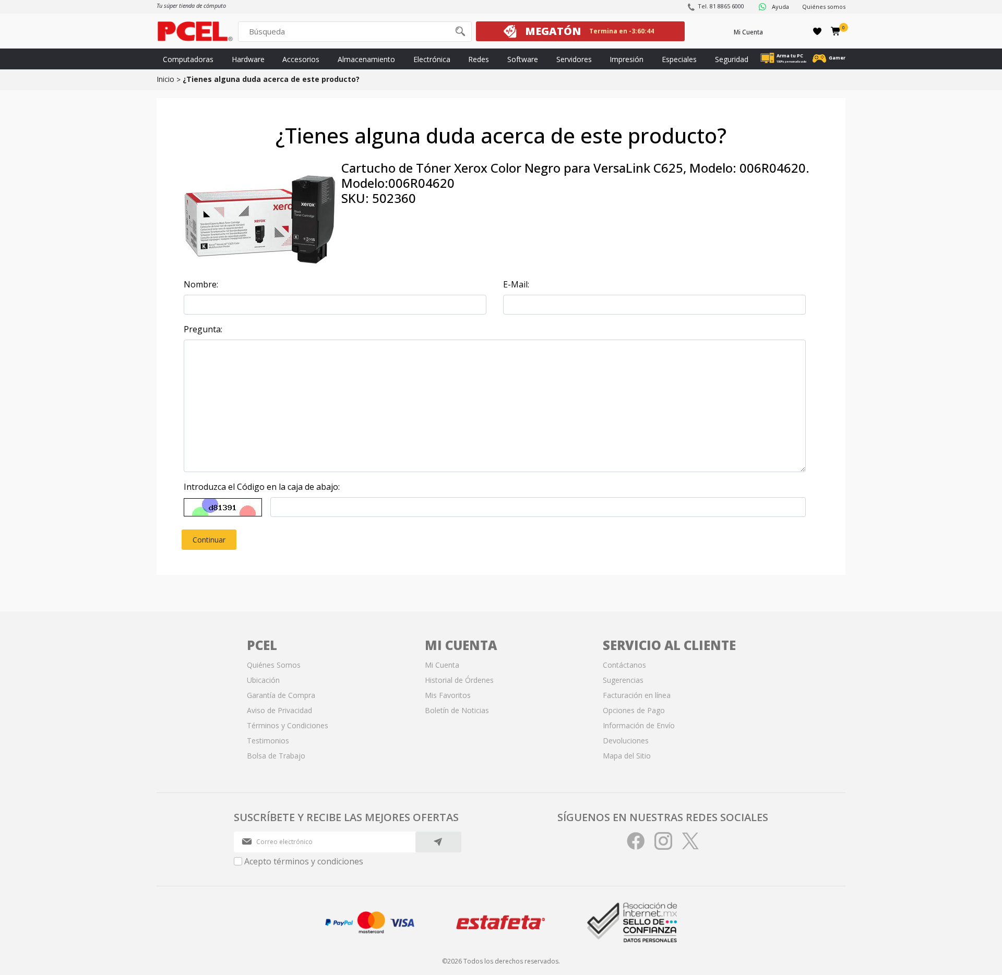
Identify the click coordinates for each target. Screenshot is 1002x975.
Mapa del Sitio (627, 756)
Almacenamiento (366, 59)
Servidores (574, 59)
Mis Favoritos (448, 695)
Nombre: (201, 284)
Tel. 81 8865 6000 (721, 6)
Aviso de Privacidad (279, 710)
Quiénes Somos (274, 665)
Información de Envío (639, 725)
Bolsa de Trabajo (276, 756)
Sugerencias (623, 680)
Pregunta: (203, 329)
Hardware (248, 59)
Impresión (626, 59)
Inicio (165, 79)
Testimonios (268, 740)
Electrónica (431, 59)
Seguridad (731, 59)
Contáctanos (624, 665)
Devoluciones (626, 740)
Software (522, 59)
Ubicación (263, 680)
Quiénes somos (823, 6)
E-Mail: (516, 284)
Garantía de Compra (281, 695)
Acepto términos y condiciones (303, 861)
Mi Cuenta (748, 32)
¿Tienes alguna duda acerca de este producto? (271, 79)
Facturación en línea (637, 695)
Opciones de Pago (634, 710)
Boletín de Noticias (457, 710)
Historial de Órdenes (459, 680)
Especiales (679, 59)
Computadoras (188, 59)
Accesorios (300, 59)
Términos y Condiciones (287, 725)
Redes (478, 59)
